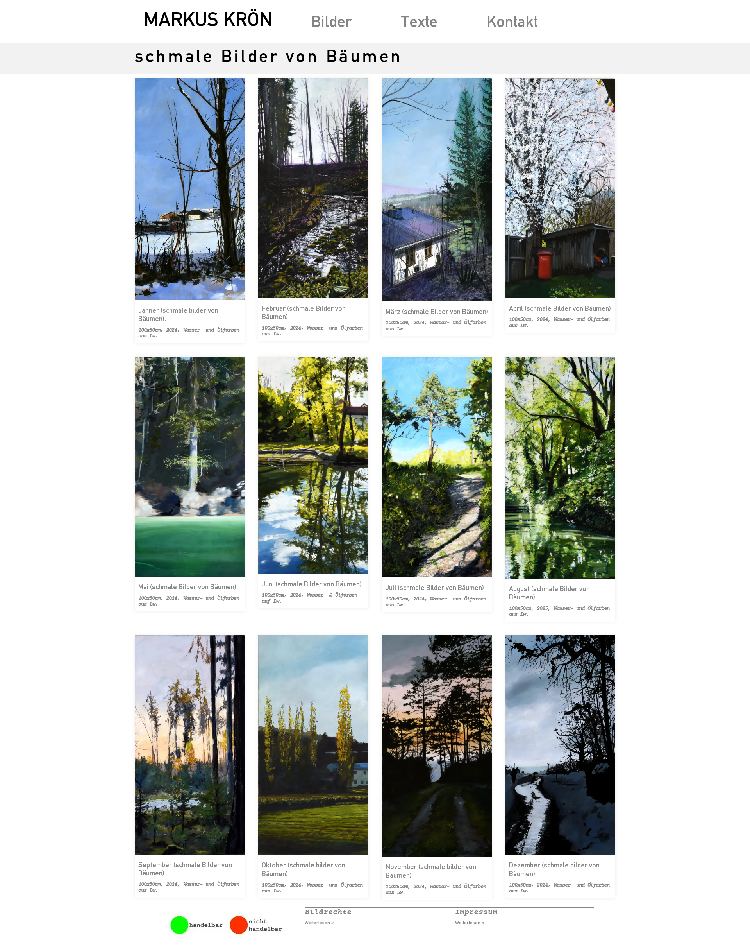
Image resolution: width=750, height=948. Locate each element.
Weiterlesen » (319, 922)
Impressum (476, 912)
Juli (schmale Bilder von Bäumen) (435, 587)
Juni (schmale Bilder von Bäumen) (312, 584)
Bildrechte (328, 912)
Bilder (331, 21)
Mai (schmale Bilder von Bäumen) (187, 586)
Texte (419, 21)
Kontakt (512, 21)
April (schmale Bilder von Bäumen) (560, 308)
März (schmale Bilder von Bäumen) (437, 311)
